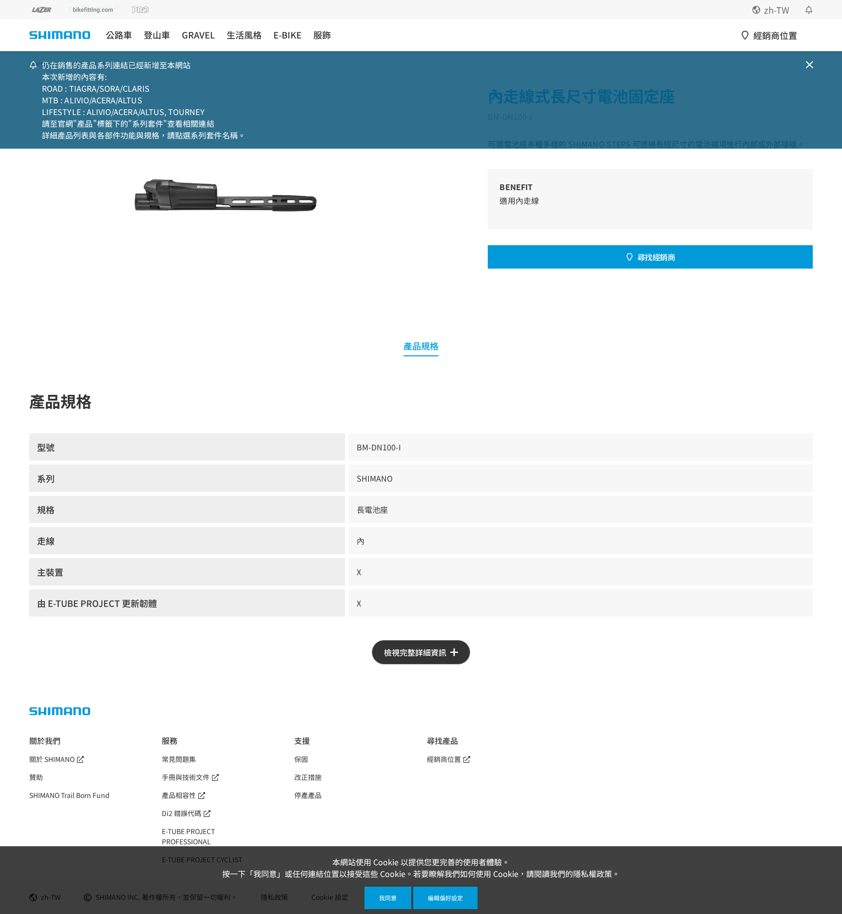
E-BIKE (287, 34)
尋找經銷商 (656, 257)
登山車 (157, 34)
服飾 (322, 34)
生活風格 (244, 34)
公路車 (119, 34)
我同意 (388, 898)
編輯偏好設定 (445, 898)
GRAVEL (198, 34)
